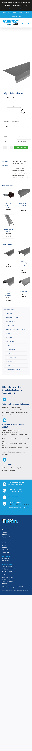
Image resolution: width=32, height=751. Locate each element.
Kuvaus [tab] (5, 161)
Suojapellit (9, 333)
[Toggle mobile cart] (22, 23)
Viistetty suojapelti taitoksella (8, 293)
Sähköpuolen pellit (11, 357)
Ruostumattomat (10, 349)
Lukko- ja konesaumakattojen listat (15, 329)
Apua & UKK (5, 558)
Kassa (4, 545)
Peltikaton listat (10, 325)
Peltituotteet (8, 313)
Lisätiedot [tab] (5, 165)
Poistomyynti (6, 537)
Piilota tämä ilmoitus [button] (16, 8)
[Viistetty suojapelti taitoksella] (8, 278)
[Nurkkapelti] (24, 278)
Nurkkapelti (23, 291)
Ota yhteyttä (5, 560)
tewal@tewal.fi (6, 583)
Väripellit (8, 345)
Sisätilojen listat (10, 341)
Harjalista (8, 262)
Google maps (8, 571)
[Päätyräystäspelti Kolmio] (8, 216)
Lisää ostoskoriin (21, 147)
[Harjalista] (8, 248)
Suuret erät (9, 361)
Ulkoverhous (9, 337)
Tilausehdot (5, 550)
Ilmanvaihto (5, 534)
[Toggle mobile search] (25, 23)
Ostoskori (5, 543)
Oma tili (4, 547)
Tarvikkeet (7, 365)
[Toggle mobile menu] (29, 23)
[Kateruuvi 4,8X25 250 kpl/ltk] (8, 190)
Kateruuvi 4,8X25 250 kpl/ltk (8, 205)
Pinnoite (6, 136)
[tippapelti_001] (16, 74)
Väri (4, 141)
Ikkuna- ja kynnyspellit (12, 317)
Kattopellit (9, 353)
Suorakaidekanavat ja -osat (12, 369)
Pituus (8, 127)
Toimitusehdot (6, 552)
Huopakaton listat (11, 321)
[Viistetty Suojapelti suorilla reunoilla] (24, 248)
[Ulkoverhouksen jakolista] (24, 190)
